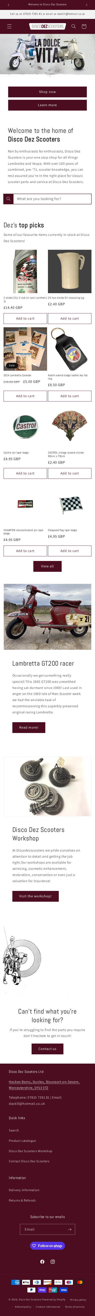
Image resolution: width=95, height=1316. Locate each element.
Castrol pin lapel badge (16, 452)
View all (47, 566)
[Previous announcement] (8, 5)
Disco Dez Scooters (30, 1299)
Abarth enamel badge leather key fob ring (67, 377)
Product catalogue (22, 1140)
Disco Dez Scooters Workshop (30, 1151)
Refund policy (23, 1306)
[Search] (8, 199)
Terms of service (75, 1306)
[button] (9, 26)
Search (14, 1130)
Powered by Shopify (53, 1299)
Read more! (28, 727)
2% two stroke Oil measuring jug (66, 298)
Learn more (47, 105)
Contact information (48, 1306)
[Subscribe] (70, 1229)
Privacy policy (78, 1299)
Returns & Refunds (22, 1200)
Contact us (47, 1048)
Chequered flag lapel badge (62, 530)
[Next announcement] (86, 5)
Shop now (47, 91)
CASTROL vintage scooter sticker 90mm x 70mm (66, 454)
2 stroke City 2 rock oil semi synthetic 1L (25, 299)
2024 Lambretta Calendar (17, 375)
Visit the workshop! (35, 896)
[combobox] (47, 199)
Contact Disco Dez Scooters (29, 1161)
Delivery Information (24, 1190)
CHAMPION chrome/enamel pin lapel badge (23, 532)
